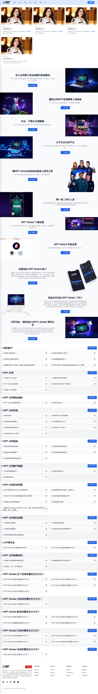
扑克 (30, 2)
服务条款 (84, 670)
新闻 (20, 2)
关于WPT (52, 670)
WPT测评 (36, 672)
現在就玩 (33, 86)
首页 (15, 2)
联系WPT (68, 670)
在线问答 (68, 675)
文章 (25, 2)
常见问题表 (84, 675)
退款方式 (84, 672)
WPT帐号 (36, 675)
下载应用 (91, 2)
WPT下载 (36, 670)
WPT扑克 (52, 675)
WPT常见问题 (69, 672)
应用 (35, 2)
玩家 (41, 2)
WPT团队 (52, 672)
